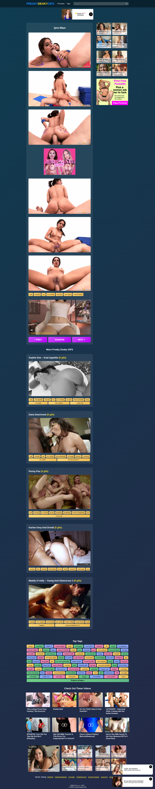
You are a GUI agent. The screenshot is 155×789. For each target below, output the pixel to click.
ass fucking (60, 399)
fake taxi (108, 654)
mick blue (81, 673)
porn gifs (59, 677)
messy (100, 654)
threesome (89, 658)
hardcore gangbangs (78, 512)
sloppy (49, 673)
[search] (127, 3)
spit (126, 658)
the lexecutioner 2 (73, 460)
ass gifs (68, 399)
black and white (78, 399)
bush (59, 569)
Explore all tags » (78, 680)
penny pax (59, 516)
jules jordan (59, 622)
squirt (117, 661)
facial (114, 665)
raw (88, 569)
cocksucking (71, 673)
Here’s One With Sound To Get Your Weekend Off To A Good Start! (116, 736)
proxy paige (32, 658)
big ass (92, 665)
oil (40, 650)
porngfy (71, 777)
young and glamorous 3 (72, 625)
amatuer (32, 569)
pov (79, 650)
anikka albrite (59, 646)
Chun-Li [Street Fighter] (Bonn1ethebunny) (89, 735)
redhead (99, 646)
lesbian (114, 669)
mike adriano (59, 403)
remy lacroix (90, 654)
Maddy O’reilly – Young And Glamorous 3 (55, 580)
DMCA (72, 785)
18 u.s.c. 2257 (80, 785)
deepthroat (109, 673)
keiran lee (46, 665)
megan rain (104, 669)
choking (31, 622)
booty (87, 399)
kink (88, 512)
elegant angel (48, 669)
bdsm (123, 677)
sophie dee (80, 403)
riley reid (110, 658)
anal (31, 294)
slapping (41, 625)
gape (53, 650)
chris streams (40, 622)
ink (106, 646)
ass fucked (50, 294)
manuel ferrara (78, 294)
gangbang (59, 512)
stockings (124, 669)
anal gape (78, 646)
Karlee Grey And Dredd (45, 527)
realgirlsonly (81, 777)
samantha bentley (104, 665)
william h (49, 646)
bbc (38, 569)
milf (117, 673)
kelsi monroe (61, 669)
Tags (68, 4)
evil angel (38, 403)
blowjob (116, 654)
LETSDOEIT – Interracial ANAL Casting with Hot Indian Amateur (115, 711)
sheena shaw (73, 669)
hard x (46, 650)
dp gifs (52, 512)
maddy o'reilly (69, 622)
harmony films (114, 650)
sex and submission (62, 661)
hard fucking (50, 622)
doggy (84, 677)
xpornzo (104, 777)
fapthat (50, 777)
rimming (124, 650)
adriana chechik (63, 650)
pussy (38, 669)
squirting (85, 669)
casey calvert (57, 665)
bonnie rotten (32, 650)
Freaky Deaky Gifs (80, 787)
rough (87, 622)
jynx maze (68, 294)
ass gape (124, 673)
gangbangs (67, 512)
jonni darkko (123, 665)
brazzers (59, 294)
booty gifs (45, 661)
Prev (38, 339)
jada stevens (51, 654)
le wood (68, 658)
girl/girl (40, 658)
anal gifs (37, 294)
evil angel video (51, 658)
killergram (72, 677)
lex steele (43, 460)
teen (74, 665)
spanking (39, 646)
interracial (86, 456)
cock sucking (100, 658)
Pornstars (61, 4)
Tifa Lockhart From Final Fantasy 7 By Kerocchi (36, 710)
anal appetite (38, 399)
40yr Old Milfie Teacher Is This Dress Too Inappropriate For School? (63, 736)
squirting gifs (83, 665)
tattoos (30, 646)
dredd (65, 569)
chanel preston (89, 661)
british (73, 650)
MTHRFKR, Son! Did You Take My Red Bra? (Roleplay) (37, 736)
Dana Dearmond (41, 414)
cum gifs (31, 654)
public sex (46, 677)
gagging (36, 661)
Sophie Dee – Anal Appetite (47, 357)
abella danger (76, 661)
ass (43, 294)
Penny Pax (38, 471)
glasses (78, 456)
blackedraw (52, 569)
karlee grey (81, 569)
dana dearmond (60, 456)
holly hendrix (78, 658)
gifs (42, 673)
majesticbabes (61, 777)
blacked (44, 569)
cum (95, 673)
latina (89, 673)
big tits (61, 658)
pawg (110, 661)
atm (101, 673)
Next (81, 339)
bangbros (119, 658)
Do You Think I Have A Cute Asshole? (91, 710)
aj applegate (123, 646)
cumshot (67, 665)
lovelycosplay (93, 777)
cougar (30, 665)
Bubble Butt (58, 709)
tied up (125, 654)
